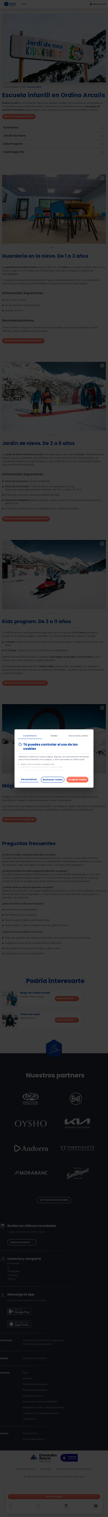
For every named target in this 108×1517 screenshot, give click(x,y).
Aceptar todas (77, 779)
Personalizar (29, 779)
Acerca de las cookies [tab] (78, 736)
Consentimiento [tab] (29, 736)
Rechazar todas (53, 779)
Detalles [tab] (54, 736)
